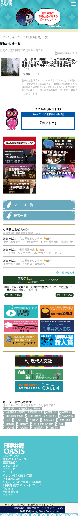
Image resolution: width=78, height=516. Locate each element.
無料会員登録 (10, 491)
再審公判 (52, 412)
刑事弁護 (10, 423)
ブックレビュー (11, 469)
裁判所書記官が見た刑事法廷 (42, 416)
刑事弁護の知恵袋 (13, 478)
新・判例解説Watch (43, 423)
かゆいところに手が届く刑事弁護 (22, 482)
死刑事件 (10, 427)
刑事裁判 (24, 423)
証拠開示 (54, 427)
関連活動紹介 (10, 462)
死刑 (60, 423)
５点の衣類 (67, 416)
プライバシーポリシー (14, 504)
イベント (20, 420)
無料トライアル (64, 294)
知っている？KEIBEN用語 (17, 475)
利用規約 (33, 504)
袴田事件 (66, 412)
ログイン (8, 495)
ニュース (8, 472)
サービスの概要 (13, 294)
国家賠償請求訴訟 (14, 416)
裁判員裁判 (39, 427)
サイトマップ (46, 504)
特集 (15, 459)
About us (8, 488)
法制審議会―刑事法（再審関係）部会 (24, 412)
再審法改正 (49, 420)
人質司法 (34, 420)
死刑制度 (24, 427)
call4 (8, 420)
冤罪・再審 (65, 420)
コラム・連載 (10, 465)
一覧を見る (65, 272)
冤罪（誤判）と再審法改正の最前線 (23, 408)
